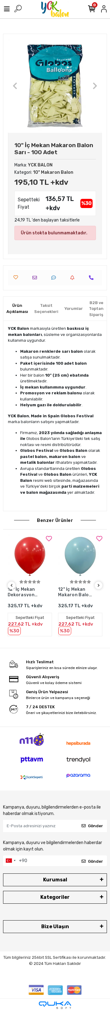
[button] (15, 86)
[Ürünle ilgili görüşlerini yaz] (55, 277)
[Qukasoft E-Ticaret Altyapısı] (55, 1005)
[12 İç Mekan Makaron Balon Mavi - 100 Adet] (80, 556)
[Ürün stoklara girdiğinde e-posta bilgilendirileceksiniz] (74, 277)
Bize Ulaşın (55, 926)
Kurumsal (55, 880)
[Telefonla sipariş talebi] (92, 277)
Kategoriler (55, 897)
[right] (99, 585)
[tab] (17, 309)
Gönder (95, 826)
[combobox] (10, 861)
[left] (11, 585)
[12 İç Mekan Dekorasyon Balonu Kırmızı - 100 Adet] (30, 556)
